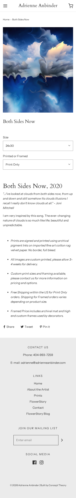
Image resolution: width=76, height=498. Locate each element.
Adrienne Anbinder (38, 6)
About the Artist (38, 389)
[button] (38, 70)
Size (5, 137)
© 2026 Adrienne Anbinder (24, 485)
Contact (38, 407)
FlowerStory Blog (38, 414)
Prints (38, 395)
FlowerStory (38, 401)
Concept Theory (57, 485)
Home (6, 19)
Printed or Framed (15, 156)
